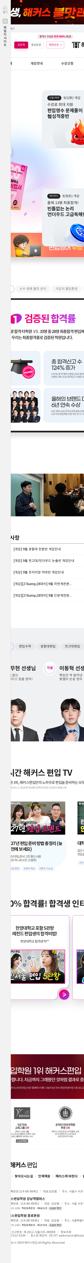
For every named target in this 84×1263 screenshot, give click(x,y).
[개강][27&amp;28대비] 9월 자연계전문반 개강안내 (44, 584)
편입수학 (25, 646)
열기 (5, 29)
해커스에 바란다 (66, 1176)
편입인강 (54, 44)
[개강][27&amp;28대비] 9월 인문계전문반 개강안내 (44, 595)
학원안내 (6, 64)
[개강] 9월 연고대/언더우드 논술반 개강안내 (43, 561)
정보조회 (66, 1232)
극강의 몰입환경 (66, 289)
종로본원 (36, 44)
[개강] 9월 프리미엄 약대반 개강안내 (38, 572)
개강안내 (37, 64)
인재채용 (44, 1176)
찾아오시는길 (24, 1176)
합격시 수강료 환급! (55, 36)
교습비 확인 (55, 1208)
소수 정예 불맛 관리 (32, 289)
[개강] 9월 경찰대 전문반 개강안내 (37, 549)
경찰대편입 (48, 646)
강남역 (21, 44)
